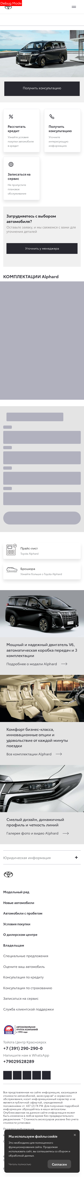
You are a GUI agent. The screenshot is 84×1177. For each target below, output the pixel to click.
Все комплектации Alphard (28, 753)
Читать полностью (20, 1164)
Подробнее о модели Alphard (31, 663)
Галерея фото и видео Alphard (32, 832)
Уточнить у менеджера (42, 248)
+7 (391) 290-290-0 (23, 1048)
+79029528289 (18, 1061)
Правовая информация (18, 1129)
